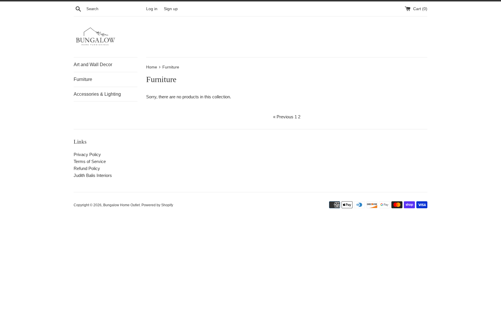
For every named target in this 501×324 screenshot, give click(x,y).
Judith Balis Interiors (93, 175)
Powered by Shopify (157, 205)
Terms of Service (90, 161)
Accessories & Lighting (97, 94)
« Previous (283, 116)
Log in (151, 9)
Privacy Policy (87, 154)
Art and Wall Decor (93, 64)
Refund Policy (87, 168)
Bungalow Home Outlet (121, 205)
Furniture (83, 79)
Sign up (171, 9)
